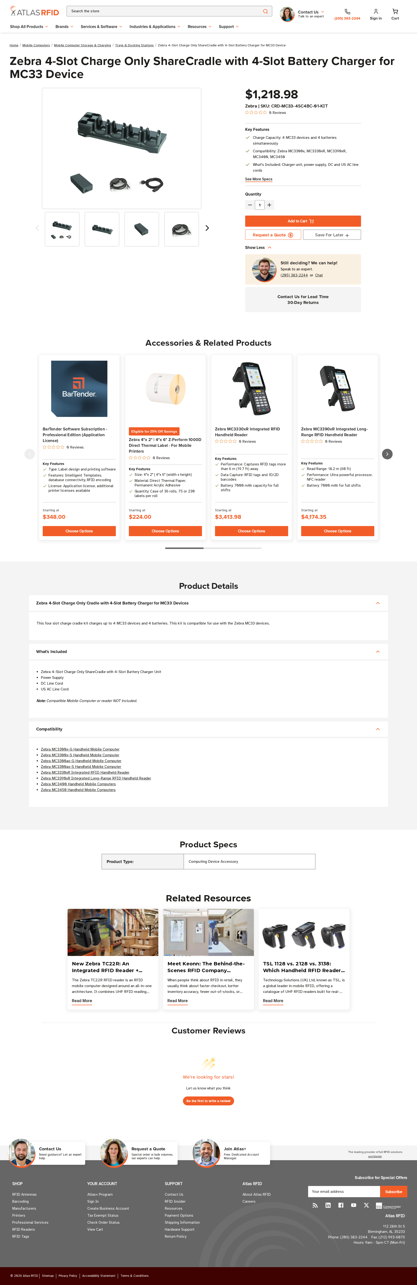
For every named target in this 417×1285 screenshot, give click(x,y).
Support (226, 26)
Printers (18, 1215)
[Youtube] (353, 1205)
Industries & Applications (152, 26)
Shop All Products (26, 26)
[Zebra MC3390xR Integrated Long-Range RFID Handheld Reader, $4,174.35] (338, 389)
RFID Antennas (24, 1194)
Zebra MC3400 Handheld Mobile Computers (78, 784)
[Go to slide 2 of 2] (37, 229)
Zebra (251, 106)
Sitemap (48, 1276)
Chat (319, 275)
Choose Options (79, 531)
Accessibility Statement (98, 1276)
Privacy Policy (68, 1276)
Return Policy (175, 1236)
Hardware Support (180, 1229)
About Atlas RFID (257, 1194)
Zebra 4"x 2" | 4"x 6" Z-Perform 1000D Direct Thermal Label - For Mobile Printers (165, 445)
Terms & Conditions (134, 1276)
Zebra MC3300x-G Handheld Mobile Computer (80, 749)
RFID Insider (175, 1201)
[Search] (265, 11)
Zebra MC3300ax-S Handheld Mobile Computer (81, 766)
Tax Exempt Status (102, 1215)
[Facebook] (340, 1205)
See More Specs (258, 179)
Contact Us (174, 1194)
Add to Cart (297, 221)
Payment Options (179, 1215)
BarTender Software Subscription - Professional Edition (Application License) (75, 434)
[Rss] (315, 1205)
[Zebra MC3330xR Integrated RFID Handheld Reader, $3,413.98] (251, 389)
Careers (249, 1201)
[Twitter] (366, 1205)
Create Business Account (108, 1208)
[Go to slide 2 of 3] (387, 454)
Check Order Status (103, 1222)
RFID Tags (20, 1236)
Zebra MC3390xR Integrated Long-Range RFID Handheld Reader (334, 432)
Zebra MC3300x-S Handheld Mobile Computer (80, 755)
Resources (197, 26)
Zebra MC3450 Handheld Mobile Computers (78, 789)
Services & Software (99, 26)
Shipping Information (182, 1222)
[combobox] (157, 11)
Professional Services (30, 1222)
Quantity (253, 194)
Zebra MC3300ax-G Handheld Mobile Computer (81, 760)
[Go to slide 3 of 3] (29, 454)
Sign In (93, 1201)
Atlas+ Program (100, 1194)
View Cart (95, 1229)
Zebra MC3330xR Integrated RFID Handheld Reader (247, 432)
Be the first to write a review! (208, 1101)
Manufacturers (24, 1208)
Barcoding (20, 1201)
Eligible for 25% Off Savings (154, 431)
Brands (62, 26)
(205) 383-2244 (294, 275)
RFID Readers (23, 1229)
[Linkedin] (328, 1205)
